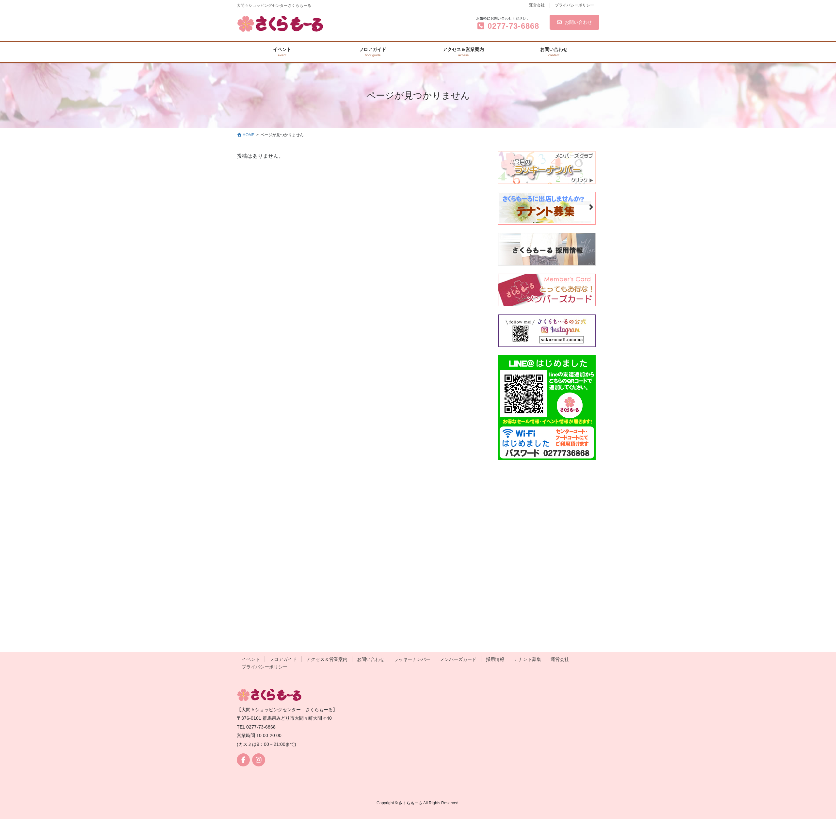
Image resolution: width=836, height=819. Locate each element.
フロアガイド (283, 659)
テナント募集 (527, 659)
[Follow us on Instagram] (258, 759)
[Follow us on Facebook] (243, 759)
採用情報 (495, 659)
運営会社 (537, 5)
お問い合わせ (578, 22)
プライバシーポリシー (574, 5)
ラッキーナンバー (412, 659)
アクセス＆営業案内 (326, 659)
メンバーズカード (458, 659)
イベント (251, 659)
